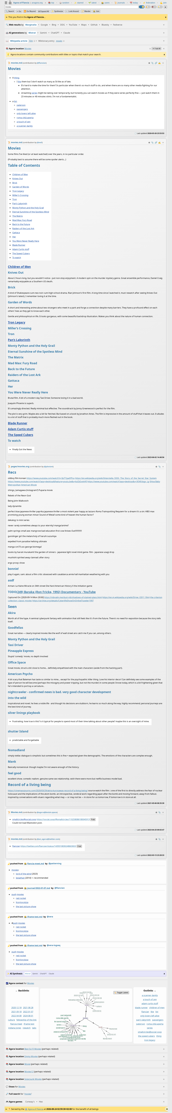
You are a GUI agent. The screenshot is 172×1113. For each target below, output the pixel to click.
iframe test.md (34, 916)
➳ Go (19, 11)
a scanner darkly (25, 126)
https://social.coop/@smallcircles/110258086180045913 (63, 819)
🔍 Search (9, 11)
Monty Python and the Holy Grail (28, 207)
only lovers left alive (26, 113)
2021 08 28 (28, 1007)
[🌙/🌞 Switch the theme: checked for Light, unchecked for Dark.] (142, 6)
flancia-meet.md (35, 863)
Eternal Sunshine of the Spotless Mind (30, 211)
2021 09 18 (16, 1011)
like (19, 81)
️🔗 (156, 63)
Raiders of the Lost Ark (23, 228)
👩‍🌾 (25, 863)
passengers (22, 109)
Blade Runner (18, 245)
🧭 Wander (86, 11)
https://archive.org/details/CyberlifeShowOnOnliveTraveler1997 (63, 600)
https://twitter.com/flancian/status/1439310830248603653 (48, 846)
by (34, 863)
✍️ (159, 63)
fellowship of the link (26, 1019)
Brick (14, 182)
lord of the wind (23, 873)
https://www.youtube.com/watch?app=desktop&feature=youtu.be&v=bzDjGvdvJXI (47, 481)
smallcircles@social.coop (24, 819)
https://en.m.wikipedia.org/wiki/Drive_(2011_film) (126, 597)
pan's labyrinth (143, 1019)
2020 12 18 (16, 1007)
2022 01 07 (28, 1011)
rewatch (27, 1028)
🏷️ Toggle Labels (121, 993)
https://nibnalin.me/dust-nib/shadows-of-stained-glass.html (73, 597)
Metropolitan (14, 484)
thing (16, 77)
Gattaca (16, 232)
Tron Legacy (18, 191)
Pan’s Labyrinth (19, 203)
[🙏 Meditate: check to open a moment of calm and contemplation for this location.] (160, 6)
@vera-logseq (53, 945)
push (13, 894)
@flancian (59, 888)
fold (93, 819)
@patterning (55, 863)
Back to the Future (21, 224)
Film (31, 41)
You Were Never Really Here (25, 241)
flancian (16, 846)
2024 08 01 (28, 1015)
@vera (50, 916)
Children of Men (20, 174)
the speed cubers (146, 1036)
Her (14, 236)
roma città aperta (25, 117)
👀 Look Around (72, 11)
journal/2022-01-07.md (38, 888)
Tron (14, 199)
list (15, 101)
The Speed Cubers (21, 253)
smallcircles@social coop (150, 1032)
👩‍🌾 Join (96, 11)
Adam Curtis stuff (20, 249)
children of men (156, 1007)
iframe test (29, 1024)
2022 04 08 (16, 1015)
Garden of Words (20, 187)
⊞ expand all (43, 11)
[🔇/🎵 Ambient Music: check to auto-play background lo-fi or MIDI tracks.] (154, 6)
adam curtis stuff (150, 1003)
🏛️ (26, 1109)
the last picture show (26, 906)
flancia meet (16, 1024)
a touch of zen (23, 121)
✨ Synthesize (57, 11)
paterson (21, 105)
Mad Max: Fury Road (22, 220)
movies (59, 41)
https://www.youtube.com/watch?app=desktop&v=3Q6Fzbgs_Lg (118, 481)
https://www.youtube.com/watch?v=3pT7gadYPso (51, 478)
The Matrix (17, 216)
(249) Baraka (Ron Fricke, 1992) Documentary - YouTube (56, 592)
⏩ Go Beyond (30, 11)
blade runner (141, 1007)
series (34, 93)
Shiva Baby (155, 481)
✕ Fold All (156, 49)
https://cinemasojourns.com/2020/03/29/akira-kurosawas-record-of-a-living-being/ (48, 790)
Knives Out (17, 178)
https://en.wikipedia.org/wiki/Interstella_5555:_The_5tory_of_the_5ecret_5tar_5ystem (116, 478)
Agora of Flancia (35, 1109)
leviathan (20, 877)
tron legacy (149, 1040)
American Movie (29, 484)
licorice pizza (22, 902)
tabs (34, 1028)
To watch (16, 257)
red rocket (21, 898)
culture (11, 1019)
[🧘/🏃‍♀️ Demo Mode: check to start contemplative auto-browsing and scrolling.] (148, 6)
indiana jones (14, 1028)
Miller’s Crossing (20, 195)
